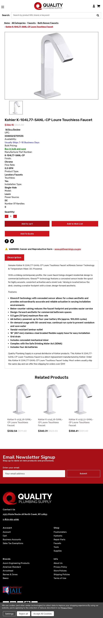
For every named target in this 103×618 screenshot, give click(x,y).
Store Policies (60, 571)
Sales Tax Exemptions (13, 543)
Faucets (57, 543)
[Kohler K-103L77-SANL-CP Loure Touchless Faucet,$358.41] (82, 399)
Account (7, 532)
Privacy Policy (60, 567)
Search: (6, 15)
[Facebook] (7, 241)
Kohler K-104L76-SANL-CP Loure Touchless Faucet (50, 422)
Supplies (58, 551)
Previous (5, 404)
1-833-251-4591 (11, 519)
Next (97, 404)
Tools (56, 547)
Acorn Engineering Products (16, 563)
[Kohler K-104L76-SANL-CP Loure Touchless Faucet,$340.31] (51, 399)
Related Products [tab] (51, 377)
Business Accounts (12, 539)
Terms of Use (60, 578)
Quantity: (10, 212)
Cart (5, 536)
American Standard (12, 567)
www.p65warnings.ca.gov (67, 249)
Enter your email (11, 467)
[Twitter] (12, 241)
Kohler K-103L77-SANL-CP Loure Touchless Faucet (81, 422)
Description (14, 257)
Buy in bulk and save (15, 149)
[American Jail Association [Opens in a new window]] (51, 590)
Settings (9, 613)
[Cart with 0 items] (98, 6)
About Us (58, 563)
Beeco (6, 578)
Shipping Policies (62, 574)
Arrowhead (8, 571)
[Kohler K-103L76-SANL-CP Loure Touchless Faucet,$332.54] (20, 399)
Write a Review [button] (12, 129)
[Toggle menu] (4, 5)
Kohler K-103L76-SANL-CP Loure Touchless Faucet (19, 422)
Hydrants (58, 536)
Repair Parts (59, 539)
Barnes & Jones (10, 574)
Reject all (23, 613)
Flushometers (60, 532)
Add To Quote (27, 234)
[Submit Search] (99, 15)
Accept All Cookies (42, 613)
